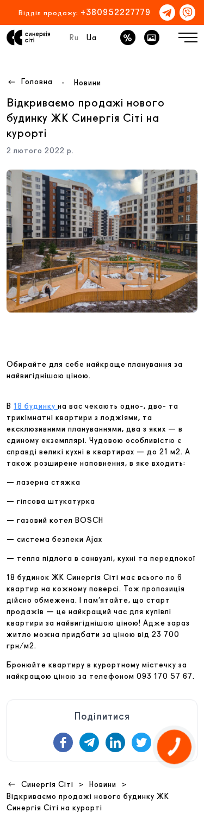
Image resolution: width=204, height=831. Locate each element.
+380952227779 (116, 12)
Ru (74, 37)
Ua (91, 37)
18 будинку (36, 406)
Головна (37, 81)
